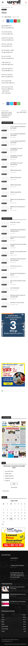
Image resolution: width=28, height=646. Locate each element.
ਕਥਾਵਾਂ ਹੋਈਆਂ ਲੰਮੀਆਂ (21, 112)
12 (11, 513)
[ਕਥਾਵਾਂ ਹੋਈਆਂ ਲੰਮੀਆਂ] (5, 290)
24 (3, 519)
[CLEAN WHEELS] (5, 560)
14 (18, 513)
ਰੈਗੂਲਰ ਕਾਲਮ (7, 7)
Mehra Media (8, 16)
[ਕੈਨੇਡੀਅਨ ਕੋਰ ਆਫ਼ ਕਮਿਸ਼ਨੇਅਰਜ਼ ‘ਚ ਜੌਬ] (5, 201)
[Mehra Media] (3, 17)
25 (7, 519)
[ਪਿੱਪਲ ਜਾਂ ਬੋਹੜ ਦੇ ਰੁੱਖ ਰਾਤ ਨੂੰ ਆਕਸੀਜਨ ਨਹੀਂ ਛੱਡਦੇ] (5, 246)
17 (3, 516)
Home (3, 7)
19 (11, 516)
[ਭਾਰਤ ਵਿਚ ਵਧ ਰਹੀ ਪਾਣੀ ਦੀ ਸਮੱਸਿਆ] (5, 603)
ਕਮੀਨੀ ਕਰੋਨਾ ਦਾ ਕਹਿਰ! (15, 222)
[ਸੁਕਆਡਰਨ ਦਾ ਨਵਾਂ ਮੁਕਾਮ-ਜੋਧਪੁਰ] (5, 304)
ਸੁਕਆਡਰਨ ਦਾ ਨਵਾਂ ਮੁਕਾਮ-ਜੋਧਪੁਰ (17, 302)
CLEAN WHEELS (14, 558)
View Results (14, 487)
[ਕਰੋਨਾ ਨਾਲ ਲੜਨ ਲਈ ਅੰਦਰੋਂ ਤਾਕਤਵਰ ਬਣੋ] (5, 282)
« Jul (3, 524)
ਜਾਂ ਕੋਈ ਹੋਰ (7, 480)
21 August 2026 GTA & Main (17, 565)
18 (7, 516)
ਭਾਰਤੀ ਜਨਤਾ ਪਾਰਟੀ (9, 478)
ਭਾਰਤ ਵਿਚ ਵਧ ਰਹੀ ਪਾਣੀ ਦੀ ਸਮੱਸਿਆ (18, 601)
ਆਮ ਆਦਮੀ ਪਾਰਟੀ (9, 471)
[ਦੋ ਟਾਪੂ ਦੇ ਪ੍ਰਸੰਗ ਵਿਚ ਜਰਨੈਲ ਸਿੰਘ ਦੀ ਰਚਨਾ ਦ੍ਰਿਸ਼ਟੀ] (5, 128)
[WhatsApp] (18, 21)
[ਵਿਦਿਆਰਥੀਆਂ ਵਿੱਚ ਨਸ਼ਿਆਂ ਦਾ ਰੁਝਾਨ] (5, 596)
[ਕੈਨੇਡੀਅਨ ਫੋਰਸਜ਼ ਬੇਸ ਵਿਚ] (5, 172)
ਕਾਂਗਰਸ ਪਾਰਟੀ (8, 473)
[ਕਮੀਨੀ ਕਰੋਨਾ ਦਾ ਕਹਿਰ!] (5, 224)
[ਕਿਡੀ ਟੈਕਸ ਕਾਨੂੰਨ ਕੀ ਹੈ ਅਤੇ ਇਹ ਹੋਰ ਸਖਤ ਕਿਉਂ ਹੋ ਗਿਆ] (5, 297)
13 (15, 513)
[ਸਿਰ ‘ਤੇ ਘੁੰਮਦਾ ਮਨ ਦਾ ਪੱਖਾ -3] (5, 268)
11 (7, 513)
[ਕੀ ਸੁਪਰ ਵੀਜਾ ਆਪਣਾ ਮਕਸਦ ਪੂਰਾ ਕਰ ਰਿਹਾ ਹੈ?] (5, 239)
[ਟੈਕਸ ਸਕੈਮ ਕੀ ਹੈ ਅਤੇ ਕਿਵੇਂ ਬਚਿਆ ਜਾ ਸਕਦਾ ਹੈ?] (5, 275)
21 (18, 516)
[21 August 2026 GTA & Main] (5, 567)
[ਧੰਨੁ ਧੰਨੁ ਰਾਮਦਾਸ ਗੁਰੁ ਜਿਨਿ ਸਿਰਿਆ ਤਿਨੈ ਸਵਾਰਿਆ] (5, 589)
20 (15, 516)
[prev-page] (3, 214)
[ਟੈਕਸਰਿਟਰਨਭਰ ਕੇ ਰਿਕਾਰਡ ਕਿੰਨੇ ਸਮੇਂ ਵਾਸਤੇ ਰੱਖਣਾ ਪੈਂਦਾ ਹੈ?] (5, 231)
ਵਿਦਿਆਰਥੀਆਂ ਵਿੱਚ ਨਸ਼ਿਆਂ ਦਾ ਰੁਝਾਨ (18, 594)
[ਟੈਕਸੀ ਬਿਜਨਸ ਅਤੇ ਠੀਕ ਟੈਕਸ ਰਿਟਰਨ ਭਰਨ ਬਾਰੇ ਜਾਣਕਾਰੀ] (5, 260)
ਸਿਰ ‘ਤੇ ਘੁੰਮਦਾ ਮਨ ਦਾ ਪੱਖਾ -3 (16, 266)
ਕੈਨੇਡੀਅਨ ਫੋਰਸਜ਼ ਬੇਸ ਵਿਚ (15, 170)
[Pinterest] (15, 21)
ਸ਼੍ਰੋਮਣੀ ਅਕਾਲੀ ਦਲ (9, 476)
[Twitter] (11, 21)
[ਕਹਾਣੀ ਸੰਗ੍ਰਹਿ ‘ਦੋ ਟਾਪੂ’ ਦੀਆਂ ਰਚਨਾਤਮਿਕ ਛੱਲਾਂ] (5, 150)
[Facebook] (8, 21)
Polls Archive (5, 491)
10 (3, 513)
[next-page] (5, 214)
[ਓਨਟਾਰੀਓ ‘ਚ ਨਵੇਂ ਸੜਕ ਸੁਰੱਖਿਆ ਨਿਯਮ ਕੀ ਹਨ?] (5, 253)
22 (21, 516)
